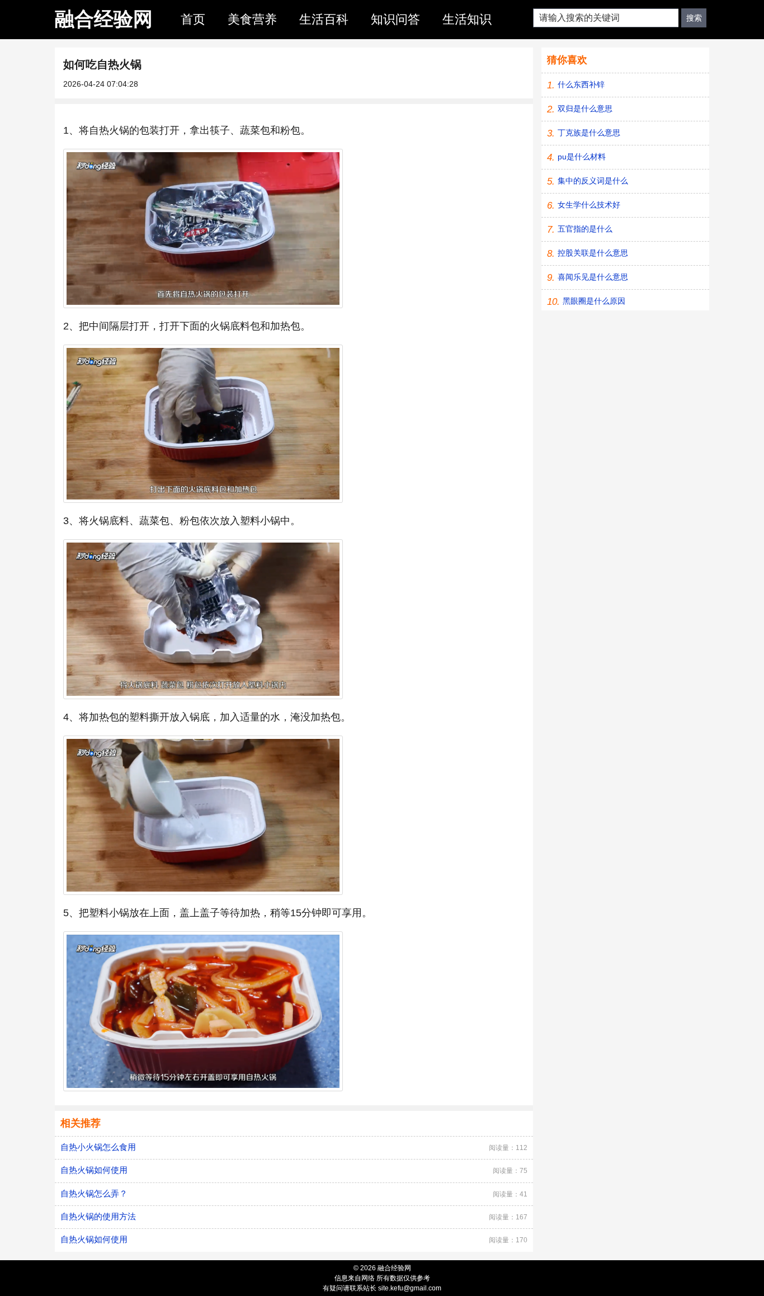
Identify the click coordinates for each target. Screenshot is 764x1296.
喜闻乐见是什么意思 (593, 276)
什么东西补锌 (581, 84)
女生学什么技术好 (589, 204)
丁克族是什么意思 (589, 132)
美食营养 (252, 19)
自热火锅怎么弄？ (94, 1193)
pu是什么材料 (582, 156)
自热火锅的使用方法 (98, 1216)
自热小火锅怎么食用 (98, 1147)
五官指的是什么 (585, 228)
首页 (193, 19)
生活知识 (467, 19)
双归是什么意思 (585, 108)
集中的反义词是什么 (593, 180)
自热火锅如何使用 (94, 1170)
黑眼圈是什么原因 (594, 300)
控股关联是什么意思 (593, 252)
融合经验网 (104, 19)
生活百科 (323, 19)
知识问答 (395, 19)
